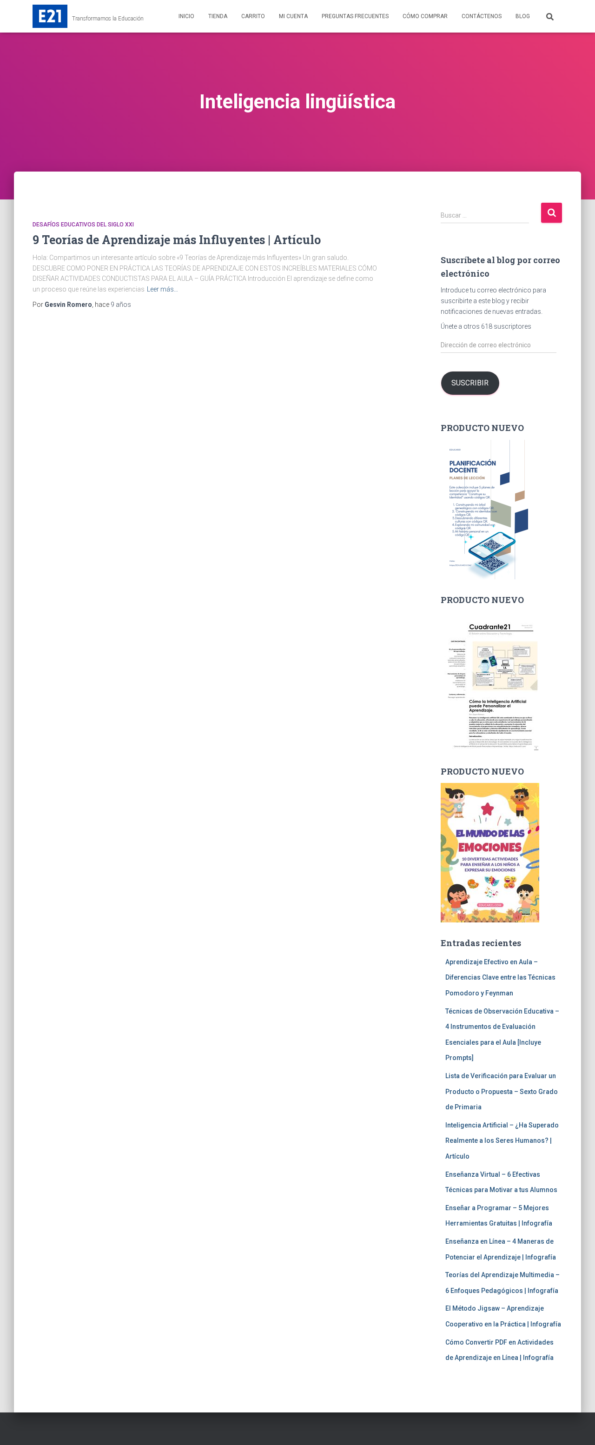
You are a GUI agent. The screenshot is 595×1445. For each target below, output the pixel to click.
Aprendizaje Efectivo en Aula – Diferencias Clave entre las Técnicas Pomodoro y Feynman (500, 977)
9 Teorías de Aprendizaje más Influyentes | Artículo (177, 239)
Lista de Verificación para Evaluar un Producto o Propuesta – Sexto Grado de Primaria (501, 1091)
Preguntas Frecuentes (355, 16)
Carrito (253, 16)
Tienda (217, 16)
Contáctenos (482, 16)
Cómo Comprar (425, 16)
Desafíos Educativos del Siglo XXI (83, 224)
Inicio (186, 16)
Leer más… (162, 289)
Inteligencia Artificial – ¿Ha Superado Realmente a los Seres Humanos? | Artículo (502, 1140)
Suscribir (470, 382)
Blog (523, 16)
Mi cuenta (293, 16)
